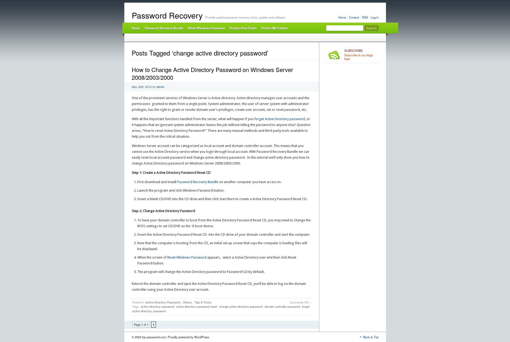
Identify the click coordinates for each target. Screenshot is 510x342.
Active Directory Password (163, 302)
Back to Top (371, 337)
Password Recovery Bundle (164, 28)
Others (187, 302)
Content (354, 17)
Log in (375, 17)
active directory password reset (196, 306)
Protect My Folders (274, 28)
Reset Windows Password (206, 28)
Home (342, 17)
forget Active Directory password (279, 119)
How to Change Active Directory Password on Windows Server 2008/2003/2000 (212, 73)
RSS (365, 17)
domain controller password (282, 306)
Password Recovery (167, 15)
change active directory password (241, 306)
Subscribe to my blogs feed (358, 55)
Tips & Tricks (202, 302)
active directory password (157, 306)
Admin (160, 87)
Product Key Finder (243, 28)
